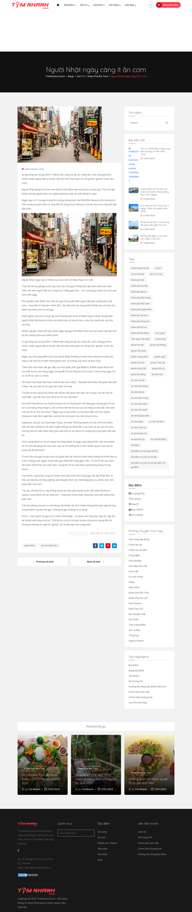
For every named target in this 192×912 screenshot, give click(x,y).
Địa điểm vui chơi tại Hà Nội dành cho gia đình (148, 464)
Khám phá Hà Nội (139, 285)
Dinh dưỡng (135, 560)
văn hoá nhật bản (49, 545)
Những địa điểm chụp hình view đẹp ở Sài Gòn (154, 237)
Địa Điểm (69, 4)
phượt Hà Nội (137, 344)
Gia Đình (98, 4)
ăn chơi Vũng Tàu (139, 433)
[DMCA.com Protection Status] (28, 875)
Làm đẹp (129, 4)
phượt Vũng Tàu (138, 368)
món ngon (160, 333)
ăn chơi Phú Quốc (139, 409)
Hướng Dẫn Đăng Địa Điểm (152, 854)
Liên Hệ (142, 831)
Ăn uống (137, 493)
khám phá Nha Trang (140, 297)
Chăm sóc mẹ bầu (138, 550)
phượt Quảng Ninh (139, 356)
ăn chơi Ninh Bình (139, 403)
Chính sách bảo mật (139, 691)
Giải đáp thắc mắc (138, 566)
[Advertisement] (96, 30)
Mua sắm (137, 509)
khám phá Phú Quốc (140, 303)
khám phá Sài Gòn (139, 315)
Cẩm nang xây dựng (139, 539)
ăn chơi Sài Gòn (156, 421)
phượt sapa (160, 356)
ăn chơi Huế (157, 374)
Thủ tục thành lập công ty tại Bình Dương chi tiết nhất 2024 (155, 151)
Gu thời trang (136, 576)
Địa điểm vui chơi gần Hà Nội (144, 451)
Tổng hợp (134, 635)
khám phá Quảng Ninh (141, 309)
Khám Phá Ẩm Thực (34, 169)
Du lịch (136, 498)
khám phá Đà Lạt (139, 327)
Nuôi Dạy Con (136, 608)
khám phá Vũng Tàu (140, 321)
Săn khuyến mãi (137, 614)
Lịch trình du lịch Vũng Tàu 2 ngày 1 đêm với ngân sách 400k (155, 208)
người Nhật (29, 545)
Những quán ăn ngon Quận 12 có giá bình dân (148, 781)
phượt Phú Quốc (138, 350)
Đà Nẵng (135, 445)
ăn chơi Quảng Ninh (140, 415)
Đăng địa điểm (136, 670)
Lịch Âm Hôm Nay (138, 702)
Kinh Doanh (135, 603)
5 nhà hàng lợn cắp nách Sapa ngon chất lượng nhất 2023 (41, 779)
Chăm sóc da (135, 544)
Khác (135, 504)
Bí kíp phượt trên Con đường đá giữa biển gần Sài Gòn (155, 223)
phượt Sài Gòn (137, 362)
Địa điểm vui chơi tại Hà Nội (144, 457)
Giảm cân (133, 571)
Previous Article (45, 561)
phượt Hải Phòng (158, 344)
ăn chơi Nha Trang (139, 398)
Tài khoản (134, 675)
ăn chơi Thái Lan (138, 427)
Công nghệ (134, 555)
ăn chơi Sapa (137, 421)
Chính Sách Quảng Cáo (141, 697)
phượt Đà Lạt (158, 368)
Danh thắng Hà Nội (140, 268)
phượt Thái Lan (158, 362)
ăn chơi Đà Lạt (137, 439)
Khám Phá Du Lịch (138, 598)
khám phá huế (137, 280)
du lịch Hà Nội (137, 274)
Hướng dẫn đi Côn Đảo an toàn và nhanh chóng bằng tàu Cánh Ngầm (155, 192)
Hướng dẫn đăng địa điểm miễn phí (147, 686)
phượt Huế (161, 339)
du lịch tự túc (156, 274)
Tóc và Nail (134, 630)
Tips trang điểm (137, 624)
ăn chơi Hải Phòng (139, 386)
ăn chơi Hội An (137, 392)
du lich (158, 268)
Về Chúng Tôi (136, 681)
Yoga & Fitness (136, 640)
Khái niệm (134, 587)
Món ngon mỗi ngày (140, 339)
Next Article (93, 561)
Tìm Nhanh (34, 789)
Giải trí (83, 4)
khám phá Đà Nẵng (140, 333)
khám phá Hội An (139, 291)
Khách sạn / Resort (107, 843)
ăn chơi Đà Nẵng (158, 439)
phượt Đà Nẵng (138, 374)
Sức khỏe (114, 4)
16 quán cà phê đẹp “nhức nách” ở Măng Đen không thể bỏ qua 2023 (96, 779)
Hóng (131, 582)
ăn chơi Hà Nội (137, 380)
